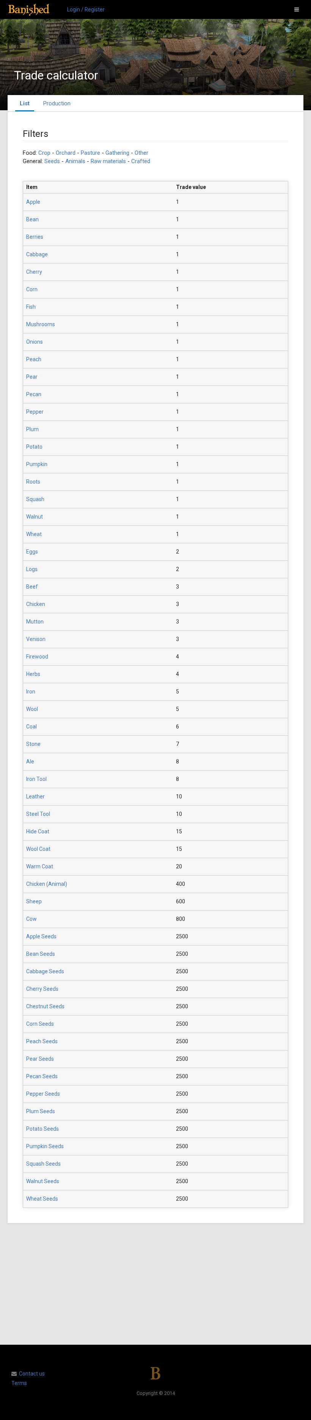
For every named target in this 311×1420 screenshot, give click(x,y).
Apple (33, 202)
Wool (32, 709)
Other (141, 152)
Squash (35, 499)
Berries (34, 237)
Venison (36, 639)
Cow (31, 919)
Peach (33, 359)
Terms (19, 1383)
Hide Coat (37, 831)
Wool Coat (38, 849)
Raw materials (108, 161)
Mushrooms (40, 324)
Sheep (34, 901)
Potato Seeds (42, 1129)
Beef (32, 587)
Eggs (32, 552)
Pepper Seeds (43, 1094)
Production (57, 103)
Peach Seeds (42, 1041)
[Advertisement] (155, 1284)
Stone (33, 744)
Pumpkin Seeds (45, 1146)
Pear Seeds (40, 1059)
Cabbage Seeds (45, 971)
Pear (32, 377)
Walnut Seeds (42, 1181)
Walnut (34, 517)
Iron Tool (36, 779)
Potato (34, 447)
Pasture (90, 152)
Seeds (52, 161)
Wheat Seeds (42, 1199)
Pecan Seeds (42, 1076)
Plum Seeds (40, 1111)
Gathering (117, 152)
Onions (34, 342)
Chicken (35, 604)
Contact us (32, 1374)
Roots (33, 482)
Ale (30, 761)
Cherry (34, 272)
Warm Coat (39, 866)
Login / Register (86, 9)
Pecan (33, 394)
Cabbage (37, 254)
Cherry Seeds (42, 989)
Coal (31, 726)
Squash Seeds (43, 1164)
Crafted (140, 161)
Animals (75, 161)
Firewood (37, 657)
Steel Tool (38, 814)
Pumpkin (36, 464)
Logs (32, 569)
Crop (44, 152)
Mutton (35, 622)
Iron (30, 692)
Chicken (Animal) (46, 884)
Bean (32, 219)
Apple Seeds (41, 936)
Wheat (34, 534)
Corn (32, 289)
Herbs (33, 674)
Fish (31, 307)
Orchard (65, 152)
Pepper (35, 412)
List (25, 103)
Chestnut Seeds (45, 1006)
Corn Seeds (40, 1024)
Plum (32, 429)
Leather (35, 796)
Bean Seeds (40, 954)
